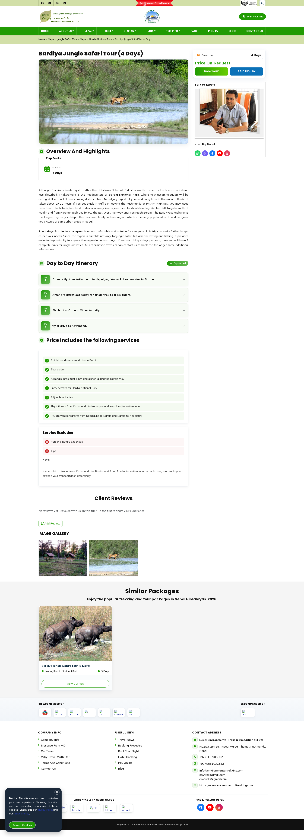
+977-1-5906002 (211, 757)
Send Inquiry (246, 71)
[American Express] (126, 808)
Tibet (107, 31)
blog (121, 768)
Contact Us (254, 31)
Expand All (180, 263)
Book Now (211, 71)
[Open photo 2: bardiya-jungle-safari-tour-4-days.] (113, 558)
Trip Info (172, 31)
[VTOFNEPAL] (118, 712)
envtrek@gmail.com (212, 774)
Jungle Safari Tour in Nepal (71, 39)
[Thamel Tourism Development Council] (133, 712)
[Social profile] (200, 807)
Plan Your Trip (255, 16)
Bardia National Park (100, 39)
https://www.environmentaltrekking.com (226, 785)
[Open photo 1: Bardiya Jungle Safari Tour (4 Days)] (63, 558)
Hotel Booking (127, 757)
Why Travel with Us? (55, 757)
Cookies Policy (21, 813)
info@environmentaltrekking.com (221, 770)
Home (45, 31)
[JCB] (93, 808)
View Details (75, 683)
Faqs (194, 31)
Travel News (126, 739)
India (150, 31)
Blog (232, 31)
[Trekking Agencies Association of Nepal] (59, 712)
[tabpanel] (113, 418)
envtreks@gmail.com (213, 779)
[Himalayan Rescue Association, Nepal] (104, 712)
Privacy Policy (45, 809)
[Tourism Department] (45, 712)
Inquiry (213, 31)
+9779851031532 (211, 763)
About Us (65, 31)
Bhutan (129, 31)
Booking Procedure (130, 745)
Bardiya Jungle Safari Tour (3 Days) (66, 665)
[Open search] (262, 3)
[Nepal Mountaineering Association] (74, 712)
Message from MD (53, 745)
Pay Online (125, 762)
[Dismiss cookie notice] (57, 792)
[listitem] (198, 153)
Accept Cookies (22, 825)
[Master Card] (76, 808)
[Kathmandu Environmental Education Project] (89, 712)
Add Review (52, 523)
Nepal (88, 31)
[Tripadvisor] (247, 712)
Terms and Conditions (55, 762)
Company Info (50, 739)
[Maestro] (109, 808)
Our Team (47, 751)
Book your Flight (128, 751)
